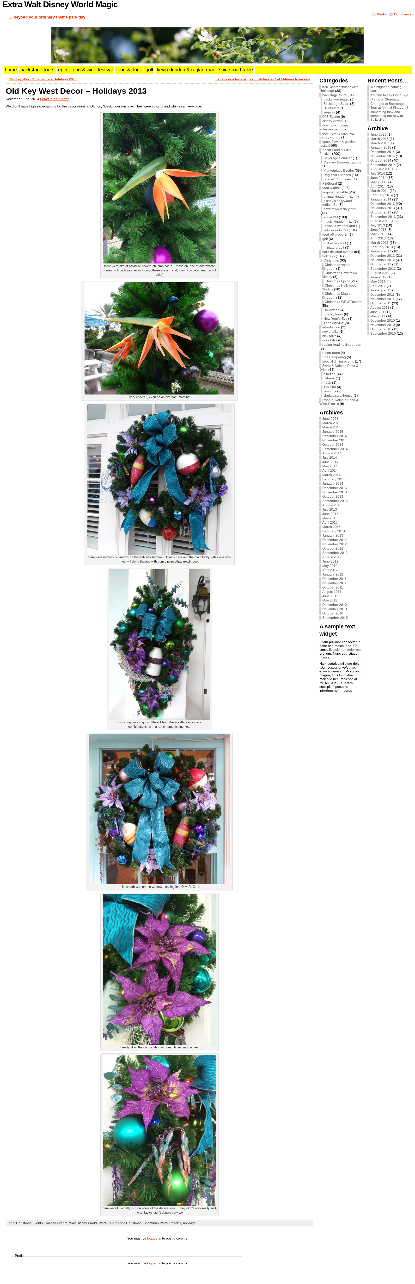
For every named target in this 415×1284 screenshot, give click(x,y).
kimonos (329, 391)
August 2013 (332, 505)
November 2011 (334, 583)
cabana (329, 378)
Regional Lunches (337, 175)
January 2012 (332, 574)
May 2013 (329, 518)
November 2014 (334, 440)
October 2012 (332, 548)
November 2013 (334, 492)
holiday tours (333, 314)
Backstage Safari (336, 104)
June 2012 (330, 561)
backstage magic (336, 99)
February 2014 (333, 479)
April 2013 (330, 522)
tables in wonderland (339, 226)
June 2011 (330, 596)
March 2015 (331, 427)
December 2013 (334, 488)
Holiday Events (56, 1223)
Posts (381, 14)
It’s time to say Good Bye (389, 95)
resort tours (331, 353)
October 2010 (332, 613)
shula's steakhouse (338, 395)
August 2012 (332, 557)
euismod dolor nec (347, 649)
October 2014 (332, 444)
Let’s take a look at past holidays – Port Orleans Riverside (262, 79)
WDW (103, 1223)
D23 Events (331, 117)
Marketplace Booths (338, 170)
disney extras (332, 121)
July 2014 (329, 457)
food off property (335, 234)
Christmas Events (29, 1223)
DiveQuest (331, 108)
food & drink (331, 188)
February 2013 (333, 531)
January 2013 (332, 535)
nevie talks (330, 331)
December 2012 (334, 540)
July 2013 (329, 509)
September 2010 (335, 618)
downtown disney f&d (339, 209)
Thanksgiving (333, 323)
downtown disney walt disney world (337, 135)
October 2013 (332, 496)
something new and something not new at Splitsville (386, 115)
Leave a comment (54, 99)
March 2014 (331, 475)
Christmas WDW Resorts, (163, 1223)
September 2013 (335, 501)
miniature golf (333, 247)
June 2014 (330, 462)
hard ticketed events (337, 252)
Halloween (331, 310)
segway (329, 112)
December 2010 (334, 605)
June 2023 (330, 418)
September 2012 (335, 553)
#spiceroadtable (335, 192)
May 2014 (329, 466)
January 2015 (332, 431)
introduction (331, 327)
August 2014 (332, 453)
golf (325, 239)
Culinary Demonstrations (342, 162)
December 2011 (334, 579)
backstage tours (334, 95)
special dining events (338, 361)
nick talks (329, 336)
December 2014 (334, 436)
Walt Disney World (83, 1223)
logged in (154, 1238)
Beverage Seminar (337, 158)
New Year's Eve (335, 318)
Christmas (331, 260)
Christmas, (134, 1223)
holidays (189, 1223)
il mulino (329, 387)
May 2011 (329, 600)
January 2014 (332, 483)
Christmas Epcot (337, 281)
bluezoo (329, 374)
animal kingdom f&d (338, 196)
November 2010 (334, 609)
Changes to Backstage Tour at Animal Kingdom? (389, 105)
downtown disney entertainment (333, 127)
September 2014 (335, 449)
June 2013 (330, 514)
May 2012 (329, 566)
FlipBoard (329, 183)
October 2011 (332, 587)
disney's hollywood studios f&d (336, 203)
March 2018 (331, 423)
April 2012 (330, 570)
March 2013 (331, 527)
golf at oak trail (334, 243)
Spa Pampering (334, 357)
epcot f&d (330, 217)
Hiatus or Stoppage (385, 99)
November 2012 (334, 544)
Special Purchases (337, 179)
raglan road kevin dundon (341, 344)
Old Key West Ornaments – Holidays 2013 (43, 79)
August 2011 (331, 592)
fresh (327, 382)
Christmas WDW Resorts (343, 302)
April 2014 (330, 470)
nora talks (329, 340)
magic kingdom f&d (338, 221)
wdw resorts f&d (335, 230)
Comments (402, 14)
